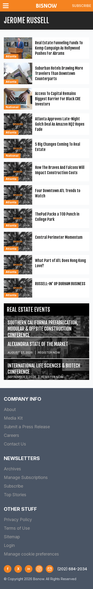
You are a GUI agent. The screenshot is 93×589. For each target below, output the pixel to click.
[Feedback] (49, 569)
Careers (11, 435)
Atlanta (11, 56)
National (12, 107)
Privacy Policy (18, 519)
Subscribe (81, 6)
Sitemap (12, 536)
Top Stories (15, 494)
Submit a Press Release (27, 426)
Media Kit (13, 418)
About (10, 409)
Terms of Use (17, 528)
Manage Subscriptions (26, 477)
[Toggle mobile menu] (6, 5)
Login (9, 545)
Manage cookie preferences (31, 553)
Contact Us (15, 443)
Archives (12, 468)
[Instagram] (39, 569)
